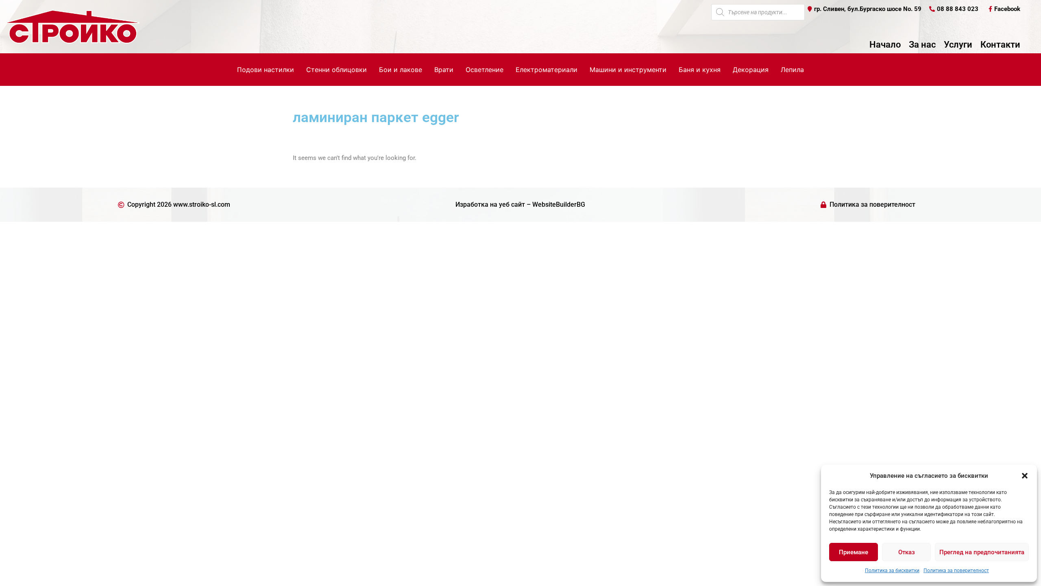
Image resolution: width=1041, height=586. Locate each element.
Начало (885, 45)
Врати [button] (443, 70)
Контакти (1000, 45)
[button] (1025, 476)
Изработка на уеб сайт (490, 204)
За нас (922, 45)
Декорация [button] (751, 70)
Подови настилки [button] (265, 70)
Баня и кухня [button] (700, 70)
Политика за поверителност (956, 570)
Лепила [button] (792, 70)
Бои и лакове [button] (400, 70)
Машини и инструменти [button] (628, 70)
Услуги (958, 45)
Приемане (853, 552)
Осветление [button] (484, 70)
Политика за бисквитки (892, 570)
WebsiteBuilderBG (558, 204)
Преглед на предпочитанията (981, 552)
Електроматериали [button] (546, 70)
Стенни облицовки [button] (336, 70)
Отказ (906, 552)
